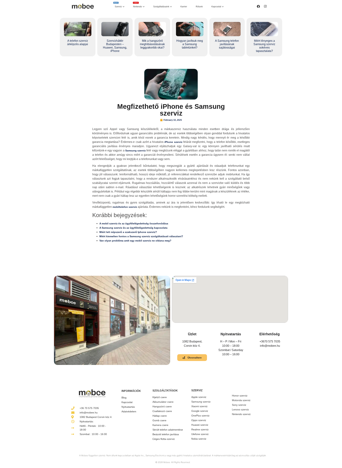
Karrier (183, 6)
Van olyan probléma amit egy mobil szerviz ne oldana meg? (135, 240)
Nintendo (137, 6)
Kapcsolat (216, 6)
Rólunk (199, 6)
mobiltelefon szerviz (125, 206)
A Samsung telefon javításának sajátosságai (227, 44)
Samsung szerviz (135, 150)
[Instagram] (265, 6)
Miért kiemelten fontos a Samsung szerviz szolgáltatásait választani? (141, 236)
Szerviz (118, 6)
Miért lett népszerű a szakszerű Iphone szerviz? (128, 232)
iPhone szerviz (173, 142)
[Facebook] (258, 6)
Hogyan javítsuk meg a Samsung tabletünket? (189, 44)
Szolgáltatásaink (161, 6)
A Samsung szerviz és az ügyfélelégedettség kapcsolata (133, 227)
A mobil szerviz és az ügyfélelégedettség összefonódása (133, 223)
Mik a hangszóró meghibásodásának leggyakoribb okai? (152, 44)
